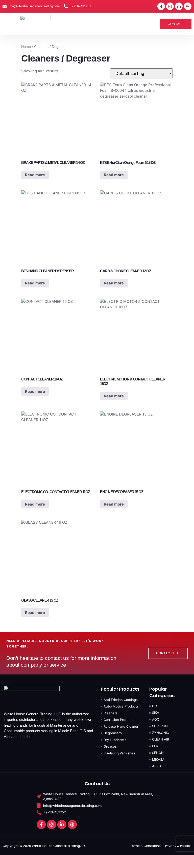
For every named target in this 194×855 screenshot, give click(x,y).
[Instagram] (170, 6)
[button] (9, 24)
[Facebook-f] (161, 6)
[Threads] (187, 6)
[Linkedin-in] (179, 6)
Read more (35, 174)
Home (26, 47)
